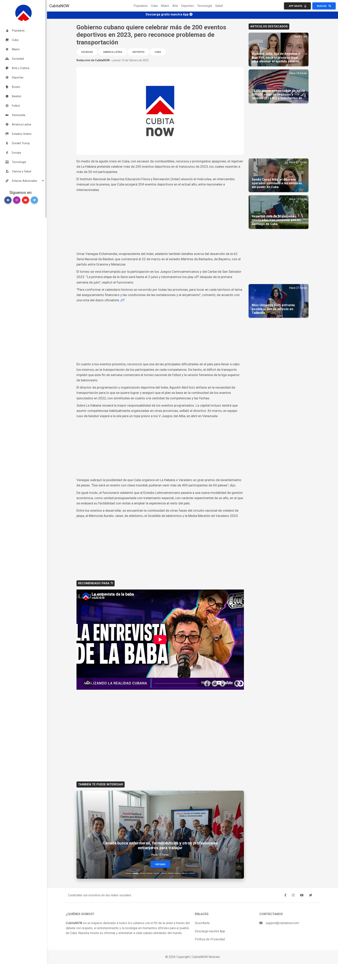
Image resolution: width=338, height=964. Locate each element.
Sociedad (87, 52)
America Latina (112, 52)
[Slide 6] (164, 873)
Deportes (187, 6)
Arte (175, 6)
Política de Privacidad (210, 939)
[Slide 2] (135, 873)
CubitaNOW (59, 6)
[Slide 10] (192, 873)
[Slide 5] (157, 873)
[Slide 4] (150, 873)
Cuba (154, 6)
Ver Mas (160, 864)
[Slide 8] (178, 873)
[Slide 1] (128, 873)
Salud (219, 6)
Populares (141, 6)
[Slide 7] (171, 873)
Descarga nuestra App (210, 931)
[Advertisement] (160, 221)
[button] (23, 180)
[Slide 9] (185, 873)
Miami (165, 6)
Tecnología (204, 6)
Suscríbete (202, 923)
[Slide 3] (143, 873)
